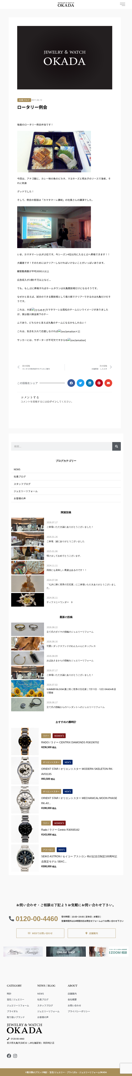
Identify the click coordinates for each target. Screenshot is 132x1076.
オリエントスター (51, 762)
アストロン (48, 849)
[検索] (116, 446)
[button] (71, 383)
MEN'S (68, 762)
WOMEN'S (59, 735)
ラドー (46, 735)
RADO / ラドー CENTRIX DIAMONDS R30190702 (70, 742)
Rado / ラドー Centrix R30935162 (60, 829)
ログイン (52, 401)
